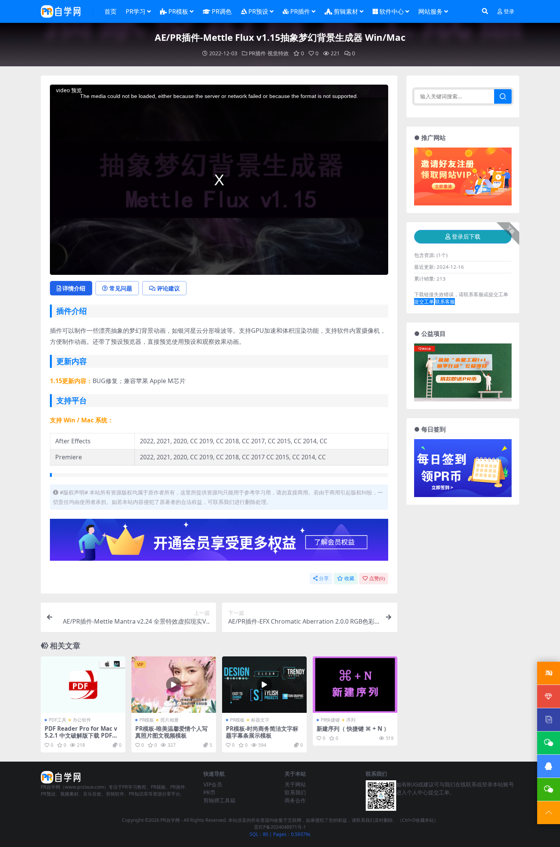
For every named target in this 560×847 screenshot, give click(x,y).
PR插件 (300, 11)
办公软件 (82, 720)
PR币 (209, 792)
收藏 (349, 578)
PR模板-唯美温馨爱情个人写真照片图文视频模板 (171, 732)
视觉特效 (278, 53)
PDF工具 (57, 720)
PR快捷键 (330, 720)
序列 (350, 720)
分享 (324, 578)
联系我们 (295, 792)
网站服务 (430, 11)
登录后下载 (466, 237)
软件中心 (391, 11)
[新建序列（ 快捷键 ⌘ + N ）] (355, 684)
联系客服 (445, 301)
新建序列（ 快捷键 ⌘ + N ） (353, 728)
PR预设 (258, 11)
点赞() (377, 578)
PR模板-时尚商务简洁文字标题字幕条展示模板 (262, 732)
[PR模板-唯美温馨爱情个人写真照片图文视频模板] (173, 684)
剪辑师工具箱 (219, 800)
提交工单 (424, 301)
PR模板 (178, 11)
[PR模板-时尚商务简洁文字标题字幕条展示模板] (264, 684)
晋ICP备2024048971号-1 (280, 827)
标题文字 (260, 720)
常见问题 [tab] (120, 288)
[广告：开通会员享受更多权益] (219, 542)
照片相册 (169, 720)
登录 (509, 11)
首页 (110, 11)
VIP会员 (212, 784)
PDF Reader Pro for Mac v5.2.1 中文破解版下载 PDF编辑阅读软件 (81, 735)
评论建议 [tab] (168, 288)
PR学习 (136, 11)
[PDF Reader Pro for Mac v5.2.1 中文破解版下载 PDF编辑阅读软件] (83, 684)
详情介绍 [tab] (73, 288)
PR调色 (222, 11)
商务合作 (295, 800)
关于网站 (295, 784)
